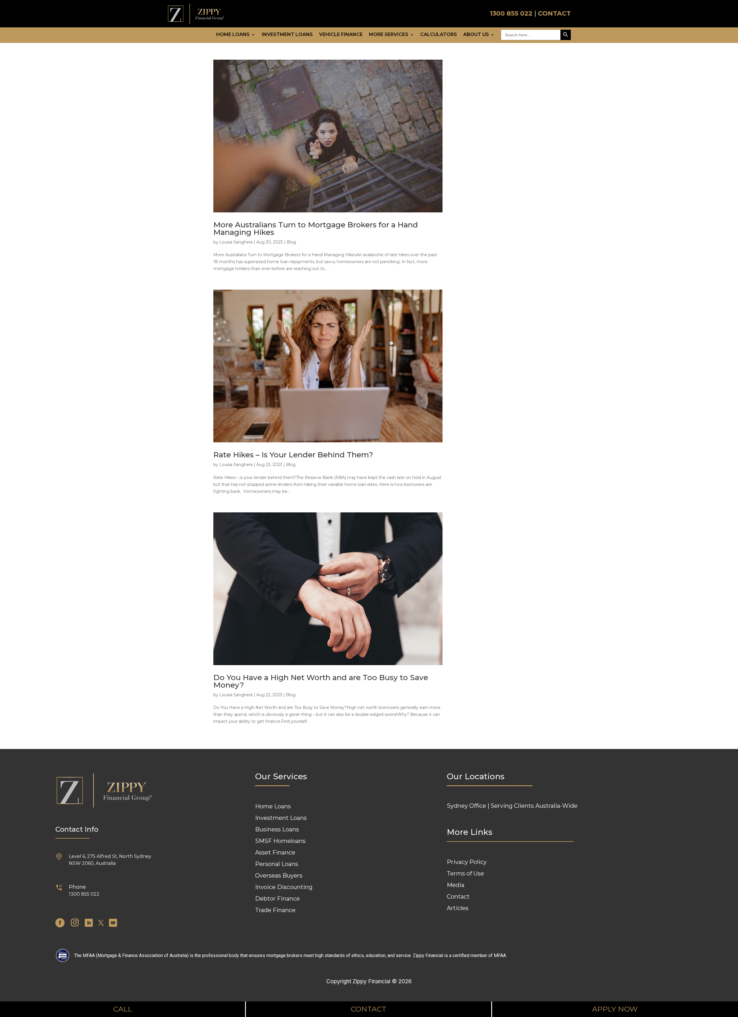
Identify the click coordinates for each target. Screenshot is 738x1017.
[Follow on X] (101, 923)
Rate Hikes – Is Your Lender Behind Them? (293, 454)
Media (455, 885)
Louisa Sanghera (236, 242)
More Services (388, 35)
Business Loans (277, 829)
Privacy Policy (467, 861)
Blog (291, 242)
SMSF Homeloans (280, 840)
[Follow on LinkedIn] (89, 923)
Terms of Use (465, 873)
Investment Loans (287, 35)
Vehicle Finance (341, 35)
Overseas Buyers (278, 875)
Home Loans (233, 35)
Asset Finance (275, 852)
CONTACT (554, 13)
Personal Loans (276, 864)
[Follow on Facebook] (60, 922)
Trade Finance (275, 910)
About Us (476, 35)
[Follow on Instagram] (74, 923)
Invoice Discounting (283, 887)
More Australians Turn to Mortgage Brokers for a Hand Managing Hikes (315, 228)
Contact (458, 896)
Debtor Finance (277, 898)
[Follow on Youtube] (113, 923)
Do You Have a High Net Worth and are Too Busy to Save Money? (320, 681)
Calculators (438, 35)
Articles (457, 908)
